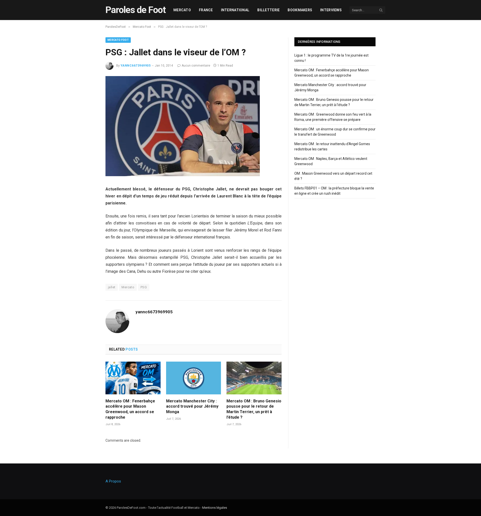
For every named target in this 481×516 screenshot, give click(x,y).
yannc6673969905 (136, 65)
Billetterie (268, 10)
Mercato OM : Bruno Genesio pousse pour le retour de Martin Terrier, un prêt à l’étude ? (253, 409)
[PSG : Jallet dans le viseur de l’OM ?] (182, 175)
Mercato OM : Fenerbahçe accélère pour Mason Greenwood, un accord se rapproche (130, 409)
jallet (111, 287)
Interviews (331, 10)
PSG (144, 287)
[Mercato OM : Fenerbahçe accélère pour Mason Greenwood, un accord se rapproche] (133, 378)
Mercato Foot (118, 40)
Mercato (182, 10)
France (206, 10)
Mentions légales (214, 507)
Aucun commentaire (196, 65)
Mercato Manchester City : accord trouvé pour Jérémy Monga (192, 406)
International (235, 10)
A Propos (113, 481)
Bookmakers (300, 10)
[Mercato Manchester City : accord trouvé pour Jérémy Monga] (193, 378)
